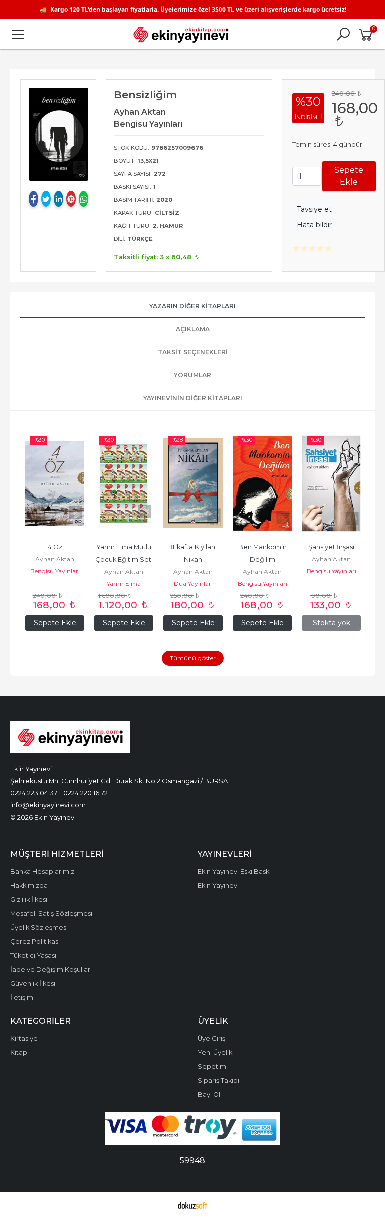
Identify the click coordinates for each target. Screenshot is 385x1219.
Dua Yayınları (193, 583)
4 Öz (55, 547)
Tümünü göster (193, 658)
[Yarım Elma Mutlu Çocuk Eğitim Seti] (123, 483)
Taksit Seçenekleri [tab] (193, 352)
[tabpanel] (58, 134)
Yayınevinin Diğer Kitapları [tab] (192, 398)
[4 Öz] (54, 483)
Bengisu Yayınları (55, 571)
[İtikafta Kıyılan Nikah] (193, 483)
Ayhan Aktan (54, 559)
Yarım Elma (124, 583)
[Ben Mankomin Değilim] (262, 483)
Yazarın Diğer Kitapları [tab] (192, 306)
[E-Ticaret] (192, 1205)
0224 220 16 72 (85, 793)
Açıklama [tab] (193, 329)
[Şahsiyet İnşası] (331, 483)
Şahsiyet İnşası (331, 547)
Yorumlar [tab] (192, 375)
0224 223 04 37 (33, 793)
